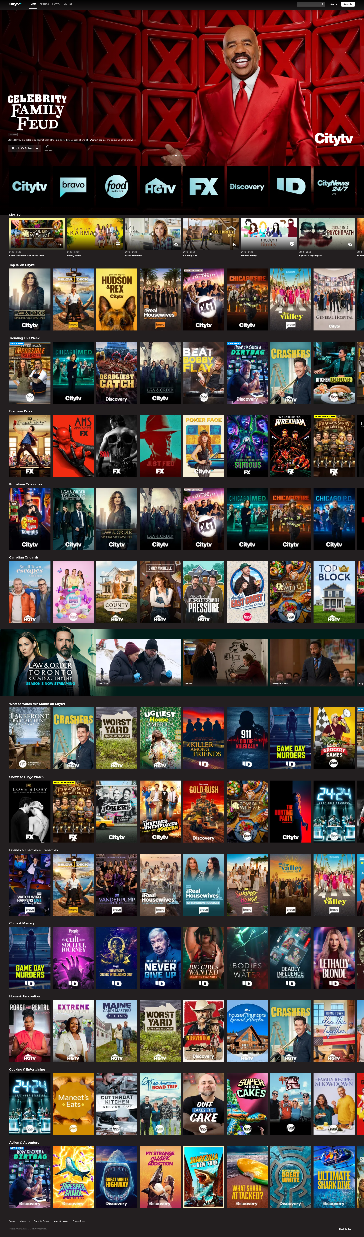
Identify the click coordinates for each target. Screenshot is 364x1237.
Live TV (15, 215)
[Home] (15, 4)
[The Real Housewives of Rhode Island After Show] (203, 885)
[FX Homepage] (203, 186)
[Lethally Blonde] (334, 958)
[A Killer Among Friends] (203, 738)
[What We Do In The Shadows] (247, 446)
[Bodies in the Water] (247, 958)
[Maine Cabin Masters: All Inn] (116, 1031)
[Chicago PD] (334, 519)
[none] (12, 1221)
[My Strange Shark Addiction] (160, 1177)
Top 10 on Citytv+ (22, 265)
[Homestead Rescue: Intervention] (203, 1031)
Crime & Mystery (22, 923)
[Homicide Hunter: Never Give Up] (160, 958)
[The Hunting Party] (290, 812)
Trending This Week (24, 338)
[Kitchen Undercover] (334, 373)
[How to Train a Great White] (290, 1177)
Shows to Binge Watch (26, 777)
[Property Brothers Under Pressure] (203, 592)
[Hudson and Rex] (116, 299)
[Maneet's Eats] (73, 1104)
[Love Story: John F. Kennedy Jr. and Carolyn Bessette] (29, 812)
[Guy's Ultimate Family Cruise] (290, 1104)
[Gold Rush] (203, 812)
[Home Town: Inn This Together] (334, 1031)
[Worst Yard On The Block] (116, 738)
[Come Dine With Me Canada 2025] (290, 592)
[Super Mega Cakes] (247, 1104)
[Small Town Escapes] (29, 592)
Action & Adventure (24, 1143)
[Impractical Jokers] (116, 812)
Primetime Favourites (25, 484)
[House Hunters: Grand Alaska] (247, 1031)
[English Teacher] (29, 446)
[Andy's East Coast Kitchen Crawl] (247, 592)
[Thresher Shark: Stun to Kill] (73, 1177)
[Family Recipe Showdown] (334, 1104)
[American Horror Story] (73, 446)
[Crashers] (290, 373)
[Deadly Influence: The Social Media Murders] (290, 958)
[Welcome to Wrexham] (290, 446)
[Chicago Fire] (247, 299)
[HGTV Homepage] (160, 186)
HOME (33, 4)
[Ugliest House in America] (160, 738)
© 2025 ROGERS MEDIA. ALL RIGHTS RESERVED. (28, 1229)
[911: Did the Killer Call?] (247, 738)
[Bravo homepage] (73, 186)
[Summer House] (247, 885)
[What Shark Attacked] (247, 1177)
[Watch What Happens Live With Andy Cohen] (29, 885)
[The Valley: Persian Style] (290, 885)
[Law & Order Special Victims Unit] (29, 299)
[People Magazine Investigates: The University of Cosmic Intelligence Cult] (116, 958)
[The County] (116, 592)
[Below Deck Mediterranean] (73, 299)
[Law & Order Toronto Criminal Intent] (73, 519)
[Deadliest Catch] (116, 373)
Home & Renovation (24, 996)
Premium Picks (20, 411)
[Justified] (160, 446)
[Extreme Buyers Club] (73, 1031)
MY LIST (68, 4)
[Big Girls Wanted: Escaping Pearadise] (203, 958)
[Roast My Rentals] (29, 1031)
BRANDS (44, 4)
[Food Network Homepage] (116, 186)
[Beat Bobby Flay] (203, 373)
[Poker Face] (203, 446)
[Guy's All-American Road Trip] (160, 1104)
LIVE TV (56, 4)
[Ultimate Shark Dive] (334, 1177)
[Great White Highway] (116, 1177)
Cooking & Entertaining (27, 1069)
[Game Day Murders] (290, 738)
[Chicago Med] (73, 373)
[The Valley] (290, 299)
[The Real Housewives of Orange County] (160, 299)
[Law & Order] (160, 373)
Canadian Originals (24, 557)
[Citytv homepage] (29, 186)
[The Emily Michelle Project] (160, 592)
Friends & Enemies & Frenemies (33, 850)
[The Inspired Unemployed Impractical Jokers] (160, 812)
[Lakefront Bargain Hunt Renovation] (29, 738)
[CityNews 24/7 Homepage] (334, 186)
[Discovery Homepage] (247, 186)
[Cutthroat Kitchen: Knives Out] (116, 1104)
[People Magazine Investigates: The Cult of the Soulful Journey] (73, 958)
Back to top (345, 1229)
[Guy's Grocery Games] (334, 738)
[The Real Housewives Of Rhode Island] (160, 885)
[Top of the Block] (334, 592)
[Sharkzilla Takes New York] (203, 1177)
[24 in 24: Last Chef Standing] (334, 812)
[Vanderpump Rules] (116, 885)
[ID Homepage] (290, 186)
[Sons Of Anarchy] (116, 446)
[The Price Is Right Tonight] (29, 519)
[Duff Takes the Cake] (203, 1104)
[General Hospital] (334, 299)
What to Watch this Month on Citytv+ (37, 704)
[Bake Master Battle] (73, 592)
